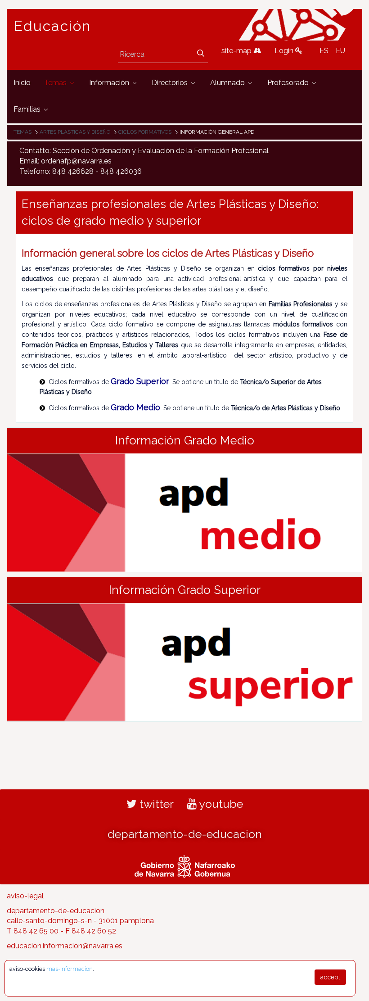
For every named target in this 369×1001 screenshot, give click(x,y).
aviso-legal (25, 896)
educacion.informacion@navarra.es (64, 946)
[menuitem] (22, 83)
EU (340, 50)
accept (330, 977)
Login (284, 50)
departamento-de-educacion (185, 834)
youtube (220, 804)
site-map (237, 50)
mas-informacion (69, 968)
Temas (23, 132)
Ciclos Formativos (144, 132)
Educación (52, 26)
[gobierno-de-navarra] (185, 865)
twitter (155, 804)
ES (324, 50)
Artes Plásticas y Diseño (75, 132)
